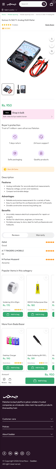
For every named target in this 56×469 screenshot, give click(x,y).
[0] (51, 4)
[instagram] (23, 453)
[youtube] (17, 453)
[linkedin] (11, 453)
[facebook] (5, 453)
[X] (29, 453)
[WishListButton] (51, 44)
